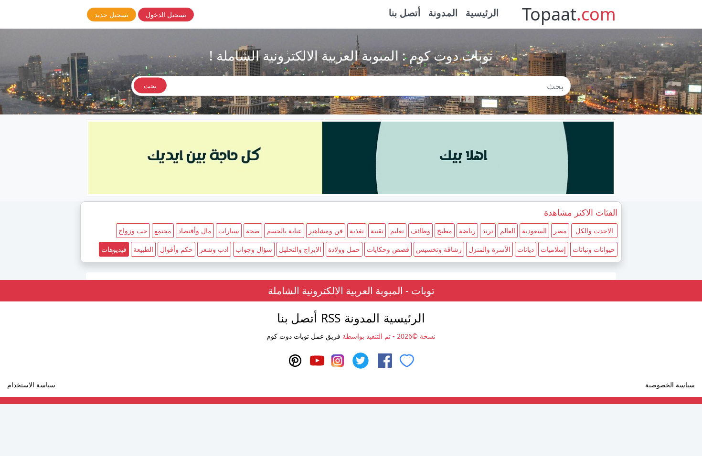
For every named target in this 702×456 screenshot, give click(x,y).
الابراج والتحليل (300, 249)
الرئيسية (482, 12)
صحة (253, 230)
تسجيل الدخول (166, 14)
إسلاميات (553, 249)
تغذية (357, 230)
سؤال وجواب (253, 249)
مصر (560, 230)
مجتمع (162, 230)
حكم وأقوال (176, 249)
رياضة (467, 230)
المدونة (443, 12)
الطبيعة (143, 249)
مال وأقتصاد (195, 230)
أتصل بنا (405, 12)
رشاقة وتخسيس (439, 249)
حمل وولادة (344, 249)
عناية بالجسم (284, 230)
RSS (330, 318)
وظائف (420, 230)
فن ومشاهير (325, 230)
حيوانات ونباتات (594, 249)
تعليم (397, 230)
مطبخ (444, 230)
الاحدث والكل (594, 230)
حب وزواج (133, 230)
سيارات (228, 230)
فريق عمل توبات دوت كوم (303, 336)
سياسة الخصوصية (670, 384)
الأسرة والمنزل (489, 249)
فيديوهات (114, 249)
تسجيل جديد (111, 14)
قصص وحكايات (388, 249)
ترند (487, 230)
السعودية (534, 230)
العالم (507, 230)
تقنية (377, 230)
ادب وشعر (214, 249)
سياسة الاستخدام (31, 384)
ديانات (525, 249)
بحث (150, 85)
